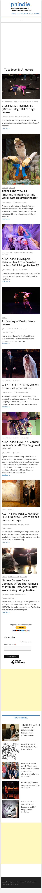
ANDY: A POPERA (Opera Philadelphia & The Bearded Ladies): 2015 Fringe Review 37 (20, 262)
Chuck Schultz (27, 749)
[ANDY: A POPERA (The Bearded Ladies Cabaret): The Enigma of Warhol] (21, 423)
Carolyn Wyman (8, 117)
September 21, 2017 (23, 117)
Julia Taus (26, 812)
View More (5, 128)
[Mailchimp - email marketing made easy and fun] (18, 664)
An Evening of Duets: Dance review (18, 322)
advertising (28, 13)
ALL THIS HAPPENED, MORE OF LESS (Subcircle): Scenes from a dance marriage (20, 517)
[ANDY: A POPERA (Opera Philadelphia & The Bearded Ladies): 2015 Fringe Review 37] (21, 237)
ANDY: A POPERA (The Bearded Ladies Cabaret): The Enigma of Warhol (21, 445)
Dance (4, 317)
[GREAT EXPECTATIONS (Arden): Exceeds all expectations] (21, 363)
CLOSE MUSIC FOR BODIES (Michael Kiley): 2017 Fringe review (18, 109)
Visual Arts (24, 438)
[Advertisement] (21, 43)
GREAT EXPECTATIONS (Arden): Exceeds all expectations (20, 386)
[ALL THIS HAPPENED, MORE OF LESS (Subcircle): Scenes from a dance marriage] (21, 493)
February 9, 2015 (8, 332)
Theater (12, 187)
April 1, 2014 (7, 528)
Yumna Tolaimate (28, 735)
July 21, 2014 (18, 453)
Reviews (35, 102)
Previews (23, 576)
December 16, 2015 (20, 202)
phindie (5, 882)
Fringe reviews (20, 102)
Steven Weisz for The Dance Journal (14, 329)
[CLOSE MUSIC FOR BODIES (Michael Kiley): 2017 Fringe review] (21, 86)
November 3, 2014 (21, 392)
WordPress (30, 882)
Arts (3, 381)
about (14, 13)
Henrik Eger (26, 776)
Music (28, 102)
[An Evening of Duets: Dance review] (21, 300)
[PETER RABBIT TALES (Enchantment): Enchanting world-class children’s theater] (21, 159)
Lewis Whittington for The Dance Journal (16, 524)
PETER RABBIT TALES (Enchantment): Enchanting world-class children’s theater (19, 194)
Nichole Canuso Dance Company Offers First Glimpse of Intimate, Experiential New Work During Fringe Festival (20, 585)
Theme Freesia (21, 882)
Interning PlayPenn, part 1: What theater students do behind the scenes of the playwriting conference (30, 768)
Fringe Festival (7, 102)
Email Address (10, 644)
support (37, 13)
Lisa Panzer (26, 787)
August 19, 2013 (8, 598)
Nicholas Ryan (7, 392)
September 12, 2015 (21, 270)
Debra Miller (7, 202)
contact (20, 13)
